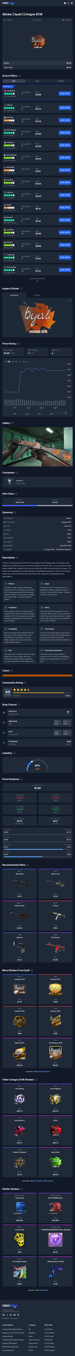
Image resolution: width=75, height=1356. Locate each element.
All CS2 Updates (50, 1350)
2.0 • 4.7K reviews (10, 210)
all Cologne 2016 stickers (44, 1181)
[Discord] (4, 1315)
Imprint (31, 1350)
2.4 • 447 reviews (9, 173)
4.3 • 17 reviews (9, 198)
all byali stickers (44, 1071)
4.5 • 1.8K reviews (9, 272)
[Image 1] (36, 464)
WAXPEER (10, 167)
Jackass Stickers (7, 1336)
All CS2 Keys (49, 1340)
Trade (61, 81)
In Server (38, 20)
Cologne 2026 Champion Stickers (13, 1340)
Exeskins (10, 180)
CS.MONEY (11, 91)
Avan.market (11, 267)
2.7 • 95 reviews (9, 123)
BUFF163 (10, 117)
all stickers (44, 1290)
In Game (9, 20)
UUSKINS (10, 230)
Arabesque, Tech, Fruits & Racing (13, 1333)
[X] (8, 1315)
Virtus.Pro (67, 526)
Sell (38, 81)
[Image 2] (39, 464)
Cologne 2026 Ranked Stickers (12, 1329)
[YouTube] (15, 1315)
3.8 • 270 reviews (9, 160)
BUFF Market (11, 130)
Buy (14, 81)
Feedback (32, 1333)
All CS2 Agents (49, 1343)
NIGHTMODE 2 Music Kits (10, 1347)
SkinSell (9, 242)
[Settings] (65, 3)
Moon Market (11, 155)
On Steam (67, 20)
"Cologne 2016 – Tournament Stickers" (57, 549)
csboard (10, 192)
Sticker (68, 518)
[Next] (69, 447)
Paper (69, 534)
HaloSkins (10, 142)
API (30, 1329)
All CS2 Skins (49, 1329)
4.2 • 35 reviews (9, 185)
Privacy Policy (33, 1343)
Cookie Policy (33, 1347)
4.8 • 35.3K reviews (10, 223)
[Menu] (72, 3)
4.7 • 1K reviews (9, 135)
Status (31, 1336)
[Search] (68, 3)
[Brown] (37, 675)
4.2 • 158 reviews (9, 235)
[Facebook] (11, 1315)
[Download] (5, 463)
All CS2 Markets (50, 1347)
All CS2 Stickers (50, 1333)
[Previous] (5, 447)
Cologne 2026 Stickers (9, 1343)
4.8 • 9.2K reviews (10, 110)
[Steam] (19, 1315)
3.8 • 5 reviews (8, 248)
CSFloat (9, 105)
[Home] (8, 3)
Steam (9, 205)
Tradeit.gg (10, 255)
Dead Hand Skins (7, 1350)
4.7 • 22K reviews (9, 260)
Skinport (10, 217)
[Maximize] (70, 300)
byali (69, 530)
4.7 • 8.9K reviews (10, 96)
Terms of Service (34, 1340)
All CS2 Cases (49, 1336)
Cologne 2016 (66, 522)
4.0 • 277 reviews (9, 148)
